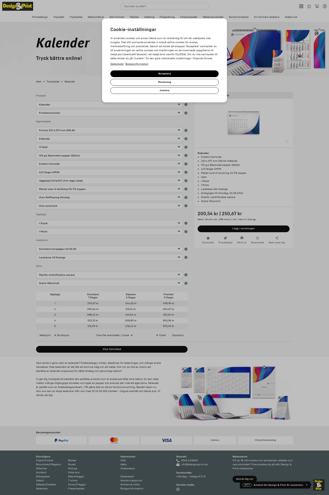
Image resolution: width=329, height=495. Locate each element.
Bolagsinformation (136, 64)
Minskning (164, 82)
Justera (164, 90)
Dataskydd (117, 64)
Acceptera (164, 73)
